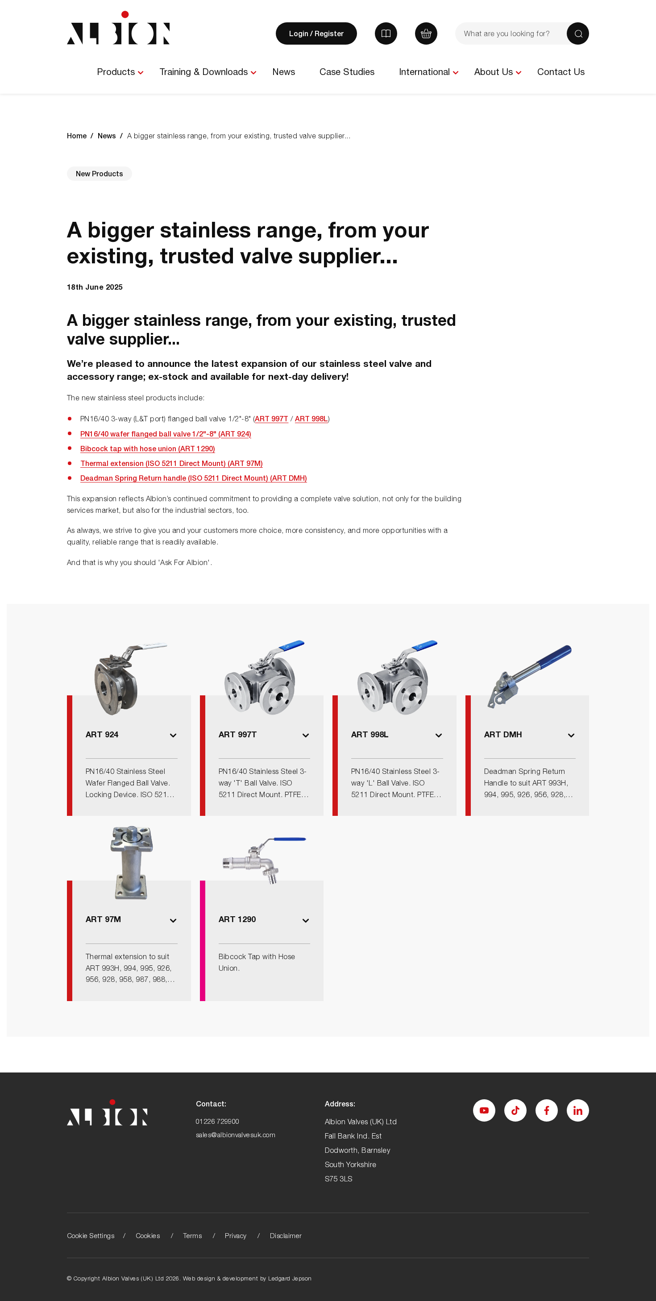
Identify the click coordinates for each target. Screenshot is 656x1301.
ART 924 (102, 734)
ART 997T (271, 418)
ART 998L (311, 418)
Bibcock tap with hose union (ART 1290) (147, 448)
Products (116, 72)
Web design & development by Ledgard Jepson (247, 1278)
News (283, 72)
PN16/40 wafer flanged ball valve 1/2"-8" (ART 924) (165, 433)
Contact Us (561, 72)
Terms (192, 1235)
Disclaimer (286, 1235)
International (424, 72)
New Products (99, 173)
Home (77, 135)
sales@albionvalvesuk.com (236, 1135)
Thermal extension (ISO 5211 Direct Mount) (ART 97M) (171, 463)
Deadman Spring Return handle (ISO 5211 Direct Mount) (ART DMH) (193, 478)
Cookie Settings (90, 1235)
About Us (493, 72)
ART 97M (103, 919)
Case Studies (347, 72)
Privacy (235, 1235)
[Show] (140, 72)
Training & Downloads (203, 72)
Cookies (148, 1235)
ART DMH (503, 734)
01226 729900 (218, 1121)
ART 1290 (237, 919)
